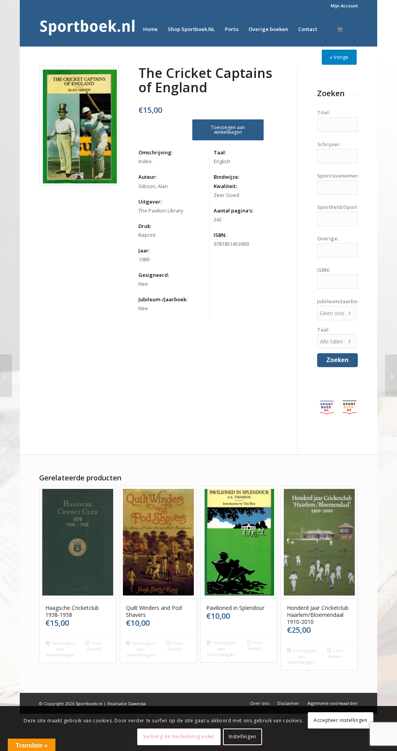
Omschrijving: (155, 152)
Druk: (144, 226)
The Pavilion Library (160, 210)
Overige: (327, 238)
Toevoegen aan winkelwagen (228, 129)
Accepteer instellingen (340, 720)
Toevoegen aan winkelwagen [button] (61, 649)
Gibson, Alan (153, 186)
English (222, 161)
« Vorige (339, 57)
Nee (143, 283)
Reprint (146, 234)
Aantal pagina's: (233, 210)
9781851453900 (231, 243)
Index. (145, 161)
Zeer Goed (226, 195)
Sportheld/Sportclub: (343, 207)
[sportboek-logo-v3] (87, 29)
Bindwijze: (226, 176)
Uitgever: (150, 201)
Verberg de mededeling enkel (178, 736)
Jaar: (144, 250)
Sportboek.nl (89, 703)
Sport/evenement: (339, 175)
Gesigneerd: (153, 274)
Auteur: (147, 176)
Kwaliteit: (225, 186)
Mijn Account (344, 6)
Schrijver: (329, 144)
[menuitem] (342, 6)
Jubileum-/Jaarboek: (162, 299)
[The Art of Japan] (6, 375)
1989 (143, 259)
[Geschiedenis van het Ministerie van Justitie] (391, 375)
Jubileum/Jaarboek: (340, 301)
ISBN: (220, 234)
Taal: (220, 152)
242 (218, 219)
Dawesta (137, 703)
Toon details (94, 646)
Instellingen (242, 736)
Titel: (323, 112)
